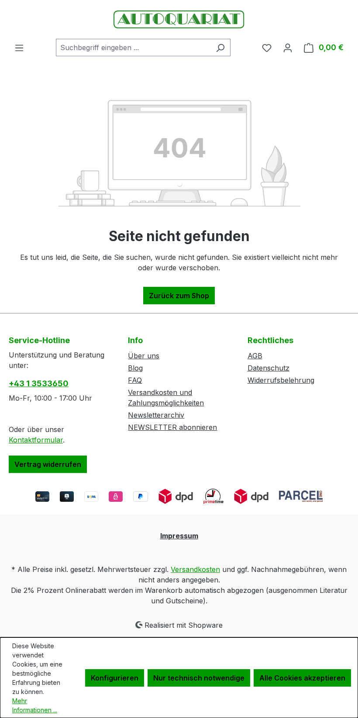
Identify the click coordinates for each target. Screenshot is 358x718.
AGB (255, 355)
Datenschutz (268, 368)
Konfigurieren (114, 678)
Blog (135, 368)
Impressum (179, 535)
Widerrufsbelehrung (281, 380)
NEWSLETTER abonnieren (172, 427)
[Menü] (19, 47)
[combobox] (133, 47)
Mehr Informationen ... (34, 705)
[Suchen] (220, 47)
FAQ (135, 380)
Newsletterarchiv (156, 415)
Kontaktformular (36, 440)
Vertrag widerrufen (47, 464)
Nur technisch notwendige (198, 678)
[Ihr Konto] (287, 47)
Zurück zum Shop (179, 295)
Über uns (143, 355)
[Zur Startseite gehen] (179, 19)
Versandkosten (195, 569)
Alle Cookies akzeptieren (302, 678)
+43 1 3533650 (39, 383)
